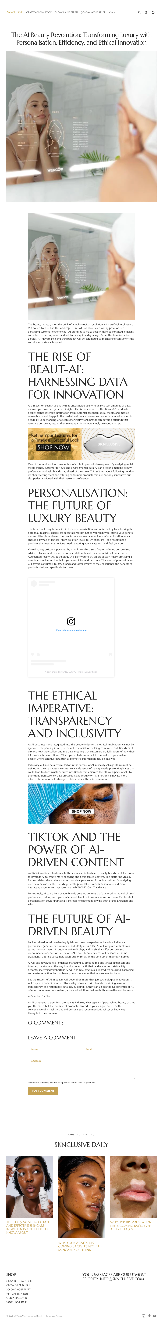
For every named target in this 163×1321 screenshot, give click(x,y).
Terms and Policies (54, 1316)
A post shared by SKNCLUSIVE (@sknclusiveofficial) (71, 672)
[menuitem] (112, 12)
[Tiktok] (149, 1316)
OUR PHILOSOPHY (16, 1297)
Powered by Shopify (34, 1316)
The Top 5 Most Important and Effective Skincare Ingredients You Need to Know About (28, 1227)
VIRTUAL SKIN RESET (18, 1293)
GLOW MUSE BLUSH (18, 1285)
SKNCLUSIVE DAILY (17, 1302)
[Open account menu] (146, 12)
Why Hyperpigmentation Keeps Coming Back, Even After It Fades (131, 1225)
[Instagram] (143, 1316)
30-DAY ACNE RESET (18, 1289)
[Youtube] (155, 1316)
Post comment (43, 1091)
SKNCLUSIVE (19, 1316)
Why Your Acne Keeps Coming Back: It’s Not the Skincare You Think (80, 1246)
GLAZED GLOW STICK (19, 1281)
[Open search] (139, 12)
